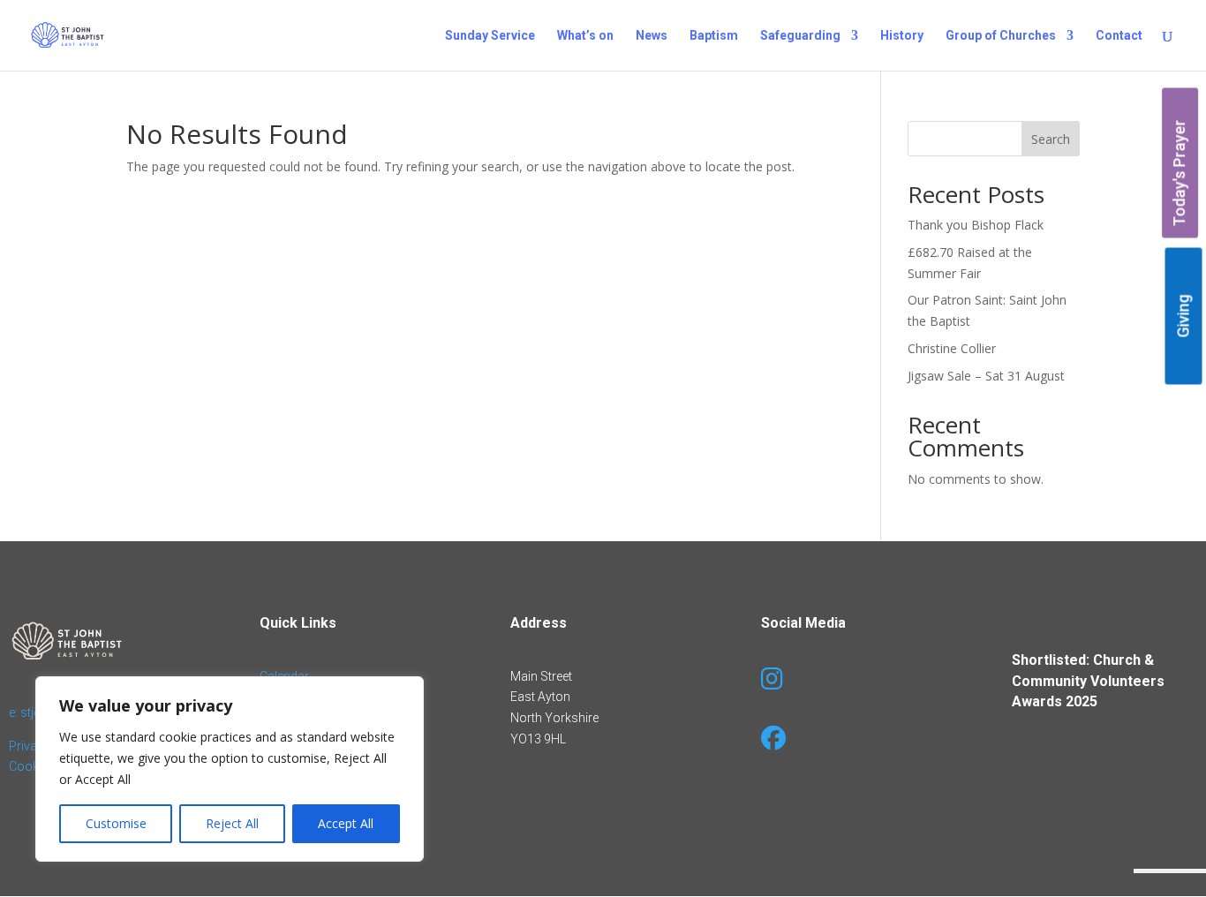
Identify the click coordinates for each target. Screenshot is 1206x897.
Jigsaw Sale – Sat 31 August (986, 375)
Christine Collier (952, 348)
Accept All (345, 823)
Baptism (714, 35)
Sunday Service (490, 35)
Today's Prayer (1180, 173)
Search (1050, 139)
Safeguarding (800, 35)
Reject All (232, 823)
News (651, 35)
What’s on (585, 35)
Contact (1119, 35)
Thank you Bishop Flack (976, 224)
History (901, 35)
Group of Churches (1001, 35)
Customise (116, 823)
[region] (229, 769)
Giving (1183, 315)
